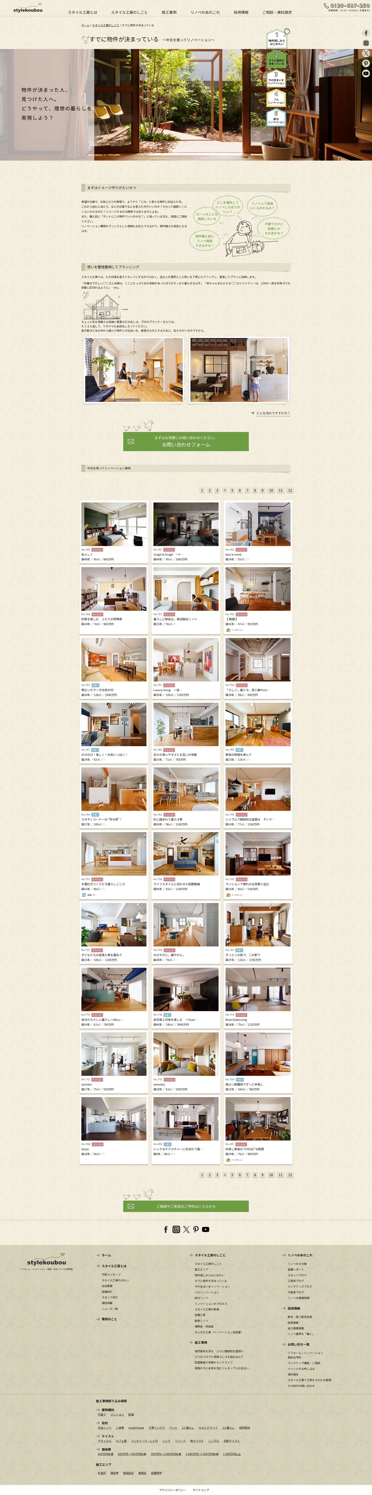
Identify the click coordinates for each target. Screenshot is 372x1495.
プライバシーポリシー (172, 1490)
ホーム (85, 25)
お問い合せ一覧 (298, 1344)
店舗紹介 (107, 1292)
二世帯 (120, 1428)
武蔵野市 (156, 1473)
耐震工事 (200, 1315)
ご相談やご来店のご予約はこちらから (186, 1206)
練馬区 (142, 1473)
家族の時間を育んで (238, 755)
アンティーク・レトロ (144, 1441)
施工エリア (201, 1269)
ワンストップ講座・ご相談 (304, 1363)
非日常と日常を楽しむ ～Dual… (175, 1020)
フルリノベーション (207, 1292)
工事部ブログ (296, 1281)
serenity (159, 1084)
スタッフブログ (297, 1275)
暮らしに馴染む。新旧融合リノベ (175, 619)
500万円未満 (105, 1454)
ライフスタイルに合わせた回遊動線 (176, 884)
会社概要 (107, 1286)
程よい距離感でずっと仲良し (244, 1084)
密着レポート (296, 1269)
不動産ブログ (296, 1292)
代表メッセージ (111, 1274)
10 (271, 490)
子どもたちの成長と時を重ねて (101, 955)
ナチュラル (104, 1441)
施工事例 (169, 11)
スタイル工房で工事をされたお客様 (309, 1380)
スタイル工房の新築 (207, 1309)
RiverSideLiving (236, 1020)
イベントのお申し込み (301, 1369)
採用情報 (241, 11)
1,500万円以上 (232, 1454)
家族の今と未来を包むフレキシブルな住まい (222, 1368)
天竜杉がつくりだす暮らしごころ (103, 884)
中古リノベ (104, 1428)
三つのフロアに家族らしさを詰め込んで (219, 1357)
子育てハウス (157, 1428)
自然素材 (244, 1428)
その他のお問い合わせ (301, 1386)
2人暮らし (188, 1428)
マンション (117, 1414)
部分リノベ (201, 1298)
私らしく (87, 554)
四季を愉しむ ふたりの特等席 (101, 619)
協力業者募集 (296, 1328)
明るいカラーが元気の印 (97, 690)
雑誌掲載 (107, 1303)
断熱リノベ (201, 1321)
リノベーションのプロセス (211, 1304)
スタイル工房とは (82, 11)
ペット (173, 1428)
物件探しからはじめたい (210, 1275)
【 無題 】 (232, 619)
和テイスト (197, 1441)
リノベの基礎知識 (298, 1298)
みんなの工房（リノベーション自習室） (219, 1332)
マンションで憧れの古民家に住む (247, 884)
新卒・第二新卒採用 (300, 1317)
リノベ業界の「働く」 (301, 1334)
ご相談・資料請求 (277, 11)
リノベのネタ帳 (297, 1264)
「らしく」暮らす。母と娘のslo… (248, 690)
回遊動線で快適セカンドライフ (214, 1362)
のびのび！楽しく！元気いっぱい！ (104, 755)
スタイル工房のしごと (129, 11)
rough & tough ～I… (168, 554)
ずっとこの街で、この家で (243, 955)
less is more (234, 554)
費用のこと (109, 1319)
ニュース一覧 (110, 1309)
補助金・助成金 (204, 1326)
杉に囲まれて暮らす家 (168, 819)
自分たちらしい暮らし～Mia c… (102, 1020)
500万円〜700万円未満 (132, 1454)
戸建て (102, 1414)
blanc (85, 1149)
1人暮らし (228, 1428)
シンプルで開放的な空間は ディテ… (250, 819)
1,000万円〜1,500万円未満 (202, 1454)
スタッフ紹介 (110, 1297)
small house (136, 1428)
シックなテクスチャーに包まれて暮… (178, 1149)
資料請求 (293, 1374)
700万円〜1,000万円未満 (166, 1454)
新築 (131, 1414)
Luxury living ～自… (167, 690)
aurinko (86, 1084)
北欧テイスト (232, 1441)
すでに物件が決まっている (211, 1281)
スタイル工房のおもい (115, 1280)
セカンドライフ (208, 1428)
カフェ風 (121, 1441)
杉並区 (102, 1473)
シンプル (213, 1441)
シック (166, 1441)
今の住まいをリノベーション (212, 1286)
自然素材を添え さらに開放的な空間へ (219, 1351)
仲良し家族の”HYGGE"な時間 (245, 1149)
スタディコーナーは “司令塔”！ (101, 819)
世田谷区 (128, 1473)
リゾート (180, 1441)
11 (280, 490)
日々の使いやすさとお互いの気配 (175, 755)
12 (290, 490)
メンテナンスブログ (300, 1286)
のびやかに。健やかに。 (169, 955)
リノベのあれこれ (205, 11)
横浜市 (114, 1473)
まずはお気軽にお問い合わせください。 (186, 441)
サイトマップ (201, 1490)
